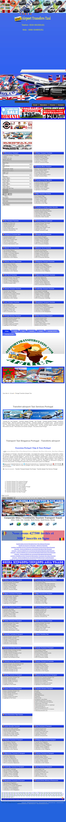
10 (35, 498)
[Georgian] (3, 794)
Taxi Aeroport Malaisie (9, 250)
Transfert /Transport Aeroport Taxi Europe (25, 469)
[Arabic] (10, 792)
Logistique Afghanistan (40, 277)
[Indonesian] (28, 794)
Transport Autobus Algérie (41, 184)
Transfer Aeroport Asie (40, 728)
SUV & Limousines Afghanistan (43, 284)
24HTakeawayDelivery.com (22, 803)
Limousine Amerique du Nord (11, 656)
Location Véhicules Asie (41, 732)
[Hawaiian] (15, 794)
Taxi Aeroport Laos (8, 304)
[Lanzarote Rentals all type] (17, 149)
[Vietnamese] (7, 796)
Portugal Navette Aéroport (10, 319)
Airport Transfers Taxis (43, 802)
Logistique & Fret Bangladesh (42, 310)
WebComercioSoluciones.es (32, 802)
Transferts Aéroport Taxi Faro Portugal (15, 485)
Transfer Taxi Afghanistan (41, 280)
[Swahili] (47, 795)
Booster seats (6, 179)
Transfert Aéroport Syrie (9, 236)
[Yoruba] (12, 796)
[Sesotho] (32, 795)
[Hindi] (21, 794)
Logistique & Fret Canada (41, 656)
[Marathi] (59, 794)
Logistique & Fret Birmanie (41, 256)
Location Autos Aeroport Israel (42, 227)
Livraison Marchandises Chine (42, 323)
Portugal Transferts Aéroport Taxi (12, 318)
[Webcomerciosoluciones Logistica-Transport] (17, 138)
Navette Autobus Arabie (9, 611)
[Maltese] (54, 794)
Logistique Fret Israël (40, 228)
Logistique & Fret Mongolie (41, 242)
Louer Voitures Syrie (9, 241)
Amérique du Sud (9, 334)
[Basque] (17, 792)
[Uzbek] (5, 796)
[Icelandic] (26, 794)
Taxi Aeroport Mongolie (40, 236)
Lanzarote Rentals (60, 802)
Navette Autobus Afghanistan (42, 281)
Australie (32, 331)
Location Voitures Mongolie (41, 241)
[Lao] (45, 794)
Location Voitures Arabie (10, 613)
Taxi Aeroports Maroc (40, 582)
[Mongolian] (62, 794)
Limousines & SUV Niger (41, 203)
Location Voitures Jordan (10, 627)
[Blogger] (35, 641)
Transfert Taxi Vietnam (9, 291)
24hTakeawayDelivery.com (41, 707)
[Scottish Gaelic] (27, 795)
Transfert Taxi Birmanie (41, 250)
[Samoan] (24, 795)
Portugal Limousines (9, 322)
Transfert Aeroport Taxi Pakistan (12, 277)
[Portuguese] (15, 795)
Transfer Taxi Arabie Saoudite (42, 209)
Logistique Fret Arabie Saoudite (43, 215)
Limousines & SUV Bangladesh (43, 311)
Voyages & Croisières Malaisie (11, 253)
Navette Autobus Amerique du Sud (12, 665)
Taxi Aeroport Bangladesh (41, 304)
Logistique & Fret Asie (40, 734)
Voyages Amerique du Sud (10, 666)
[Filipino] (55, 792)
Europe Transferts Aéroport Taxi (11, 677)
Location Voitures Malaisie (10, 254)
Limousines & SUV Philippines (42, 271)
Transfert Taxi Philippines (41, 264)
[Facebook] (35, 637)
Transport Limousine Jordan (10, 628)
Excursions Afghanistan (41, 278)
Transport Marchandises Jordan (11, 630)
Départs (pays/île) (7, 159)
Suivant (40, 498)
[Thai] (57, 795)
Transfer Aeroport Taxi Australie (11, 636)
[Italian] (33, 794)
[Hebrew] (18, 794)
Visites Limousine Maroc (41, 176)
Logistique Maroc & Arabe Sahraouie (44, 588)
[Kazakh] (37, 794)
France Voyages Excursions (11, 693)
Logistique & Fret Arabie (10, 615)
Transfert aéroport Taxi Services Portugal (47, 469)
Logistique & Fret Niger (40, 201)
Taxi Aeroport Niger (40, 196)
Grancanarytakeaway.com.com (43, 803)
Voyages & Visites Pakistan (11, 266)
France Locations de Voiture (11, 696)
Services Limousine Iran (10, 230)
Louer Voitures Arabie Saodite (42, 213)
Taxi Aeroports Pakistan (9, 264)
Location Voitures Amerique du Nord (12, 653)
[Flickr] (55, 641)
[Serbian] (30, 795)
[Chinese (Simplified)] (32, 792)
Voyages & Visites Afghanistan (11, 281)
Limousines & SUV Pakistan (11, 271)
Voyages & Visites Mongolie (42, 239)
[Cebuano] (28, 792)
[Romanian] (20, 795)
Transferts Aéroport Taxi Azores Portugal (16, 490)
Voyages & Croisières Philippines (43, 266)
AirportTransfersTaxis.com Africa (43, 700)
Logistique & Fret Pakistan (10, 269)
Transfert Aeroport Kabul (10, 283)
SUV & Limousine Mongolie (42, 243)
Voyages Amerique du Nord (10, 651)
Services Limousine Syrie (10, 242)
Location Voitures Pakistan (10, 268)
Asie (23, 331)
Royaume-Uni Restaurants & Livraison (44, 709)
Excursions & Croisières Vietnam (12, 293)
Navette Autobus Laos (9, 306)
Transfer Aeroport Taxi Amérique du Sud (13, 663)
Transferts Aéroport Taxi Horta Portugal (16, 489)
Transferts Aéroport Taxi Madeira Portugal (16, 482)
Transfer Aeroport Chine (41, 318)
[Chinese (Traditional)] (36, 792)
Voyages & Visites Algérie (41, 185)
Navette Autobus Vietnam (10, 292)
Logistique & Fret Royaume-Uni (43, 684)
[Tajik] (52, 795)
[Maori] (57, 794)
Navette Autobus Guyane (41, 665)
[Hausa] (13, 794)
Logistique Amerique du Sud (11, 669)
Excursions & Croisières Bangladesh (44, 307)
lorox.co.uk (7, 464)
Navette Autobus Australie (10, 638)
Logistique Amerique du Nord (11, 654)
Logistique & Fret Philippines (42, 269)
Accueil (35, 105)
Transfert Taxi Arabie (9, 609)
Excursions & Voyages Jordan (11, 626)
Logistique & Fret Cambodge (42, 296)
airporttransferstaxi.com (17, 464)
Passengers (6, 197)
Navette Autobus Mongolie (41, 238)
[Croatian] (40, 792)
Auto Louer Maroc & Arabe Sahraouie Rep (45, 586)
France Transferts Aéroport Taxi (11, 691)
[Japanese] (35, 794)
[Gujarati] (10, 794)
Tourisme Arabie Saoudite (41, 212)
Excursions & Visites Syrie (10, 239)
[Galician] (61, 792)
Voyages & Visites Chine (41, 321)
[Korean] (39, 794)
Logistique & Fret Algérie (41, 189)
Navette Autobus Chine (40, 319)
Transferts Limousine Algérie (42, 188)
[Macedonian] (51, 794)
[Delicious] (62, 637)
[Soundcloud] (49, 637)
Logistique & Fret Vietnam (10, 296)
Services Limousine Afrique (42, 162)
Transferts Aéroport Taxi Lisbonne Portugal (17, 481)
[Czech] (42, 792)
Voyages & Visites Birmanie (42, 253)
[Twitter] (39, 637)
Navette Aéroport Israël (40, 224)
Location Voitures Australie (10, 641)
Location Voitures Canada (41, 654)
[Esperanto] (50, 792)
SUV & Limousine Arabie (10, 616)
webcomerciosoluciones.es (31, 464)
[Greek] (8, 794)
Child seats (5, 185)
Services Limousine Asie (41, 735)
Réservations (43, 105)
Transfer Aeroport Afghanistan (11, 280)
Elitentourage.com (52, 802)
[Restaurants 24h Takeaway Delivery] (17, 128)
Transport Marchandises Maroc (43, 174)
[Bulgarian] (23, 792)
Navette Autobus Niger (40, 197)
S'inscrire (52, 105)
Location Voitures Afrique (41, 159)
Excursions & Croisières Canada (43, 653)
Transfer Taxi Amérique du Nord (11, 657)
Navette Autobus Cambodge (42, 292)
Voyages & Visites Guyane (41, 666)
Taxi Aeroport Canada (40, 650)
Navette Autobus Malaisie (10, 251)
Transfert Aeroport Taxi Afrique (42, 155)
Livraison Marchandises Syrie (11, 243)
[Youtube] (45, 637)
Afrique (7, 331)
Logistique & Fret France (10, 698)
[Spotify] (52, 641)
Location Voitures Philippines (42, 268)
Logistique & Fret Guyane (41, 669)
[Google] (42, 637)
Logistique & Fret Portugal (10, 325)
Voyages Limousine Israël (41, 230)
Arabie (15, 331)
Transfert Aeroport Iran (9, 224)
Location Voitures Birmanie (41, 254)
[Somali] (39, 795)
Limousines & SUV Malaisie (11, 257)
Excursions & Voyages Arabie (11, 612)
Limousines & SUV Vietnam (11, 298)
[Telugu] (55, 795)
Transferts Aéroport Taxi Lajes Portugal (16, 488)
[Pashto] (8, 795)
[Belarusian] (20, 792)
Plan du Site (38, 698)
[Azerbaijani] (15, 792)
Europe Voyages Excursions (11, 680)
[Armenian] (12, 792)
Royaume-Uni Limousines (41, 681)
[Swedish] (50, 795)
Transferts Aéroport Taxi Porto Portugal (16, 484)
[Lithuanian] (49, 794)
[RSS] (49, 641)
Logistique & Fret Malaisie (10, 256)
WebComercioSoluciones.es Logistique (44, 705)
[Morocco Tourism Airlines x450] (33, 382)
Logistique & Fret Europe (10, 684)
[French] (59, 792)
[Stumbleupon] (42, 641)
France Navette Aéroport (10, 692)
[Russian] (22, 795)
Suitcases (5, 176)
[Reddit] (39, 641)
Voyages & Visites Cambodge (42, 293)
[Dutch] (48, 792)
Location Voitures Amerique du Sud (12, 668)
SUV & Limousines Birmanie (42, 257)
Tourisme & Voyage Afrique (42, 158)
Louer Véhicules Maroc (40, 173)
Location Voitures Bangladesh (42, 308)
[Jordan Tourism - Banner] (33, 516)
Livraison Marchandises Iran (11, 228)
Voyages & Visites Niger (41, 199)
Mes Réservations (39, 695)
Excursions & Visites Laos (10, 307)
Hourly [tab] (5, 156)
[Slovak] (35, 795)
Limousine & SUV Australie (10, 643)
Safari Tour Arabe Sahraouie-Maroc (43, 589)
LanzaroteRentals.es (40, 706)
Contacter (37, 696)
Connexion (61, 105)
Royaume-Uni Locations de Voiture (43, 683)
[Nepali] (3, 795)
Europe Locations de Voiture (11, 681)
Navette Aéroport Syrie (9, 238)
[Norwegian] (5, 795)
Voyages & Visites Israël (41, 226)
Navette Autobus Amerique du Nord (12, 650)
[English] (3, 792)
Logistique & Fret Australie (10, 642)
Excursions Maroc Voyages (42, 171)
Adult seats (5, 173)
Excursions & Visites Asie (41, 731)
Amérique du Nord (52, 331)
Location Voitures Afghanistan (42, 283)
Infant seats (6, 182)
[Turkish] (59, 795)
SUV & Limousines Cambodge (42, 298)
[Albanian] (7, 792)
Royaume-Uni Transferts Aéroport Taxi (44, 677)
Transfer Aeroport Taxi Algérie (42, 182)
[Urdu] (3, 796)
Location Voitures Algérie (41, 186)
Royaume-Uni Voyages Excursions (43, 680)
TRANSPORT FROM (8, 169)
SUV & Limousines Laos (10, 311)
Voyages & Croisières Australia (11, 639)
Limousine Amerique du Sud (11, 670)
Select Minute (6, 166)
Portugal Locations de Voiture (11, 323)
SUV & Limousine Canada (41, 657)
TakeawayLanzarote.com (41, 710)
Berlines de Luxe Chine (41, 325)
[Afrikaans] (5, 792)
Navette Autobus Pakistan (10, 265)
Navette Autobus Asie (40, 730)
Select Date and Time (8, 188)
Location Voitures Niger (41, 200)
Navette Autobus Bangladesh (42, 306)
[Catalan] (25, 792)
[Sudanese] (44, 795)
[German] (5, 794)
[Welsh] (10, 796)
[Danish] (45, 792)
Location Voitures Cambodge (42, 295)
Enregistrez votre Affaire (41, 699)
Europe (41, 331)
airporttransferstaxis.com (46, 464)
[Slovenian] (37, 795)
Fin (44, 498)
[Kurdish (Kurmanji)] (42, 794)
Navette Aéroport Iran (9, 226)
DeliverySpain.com (32, 803)
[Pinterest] (55, 637)
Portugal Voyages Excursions (11, 321)
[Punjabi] (17, 795)
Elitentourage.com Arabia (41, 703)
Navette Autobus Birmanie (41, 251)
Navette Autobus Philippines (42, 265)
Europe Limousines (8, 683)
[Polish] (13, 795)
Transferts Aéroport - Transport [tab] (11, 155)
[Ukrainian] (61, 795)
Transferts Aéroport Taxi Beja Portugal (15, 491)
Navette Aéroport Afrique (41, 156)
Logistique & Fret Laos (9, 310)
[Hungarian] (23, 794)
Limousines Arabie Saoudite (42, 216)
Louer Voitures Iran (8, 227)
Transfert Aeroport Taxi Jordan (11, 623)
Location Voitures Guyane (41, 668)
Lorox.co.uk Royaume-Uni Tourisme (44, 702)
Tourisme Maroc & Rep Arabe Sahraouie (45, 585)
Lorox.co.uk (24, 802)
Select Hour (5, 163)
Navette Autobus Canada (41, 651)
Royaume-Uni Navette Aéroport (42, 678)
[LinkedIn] (58, 637)
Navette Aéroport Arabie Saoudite (43, 211)
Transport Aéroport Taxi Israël (42, 223)
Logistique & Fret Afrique (41, 161)
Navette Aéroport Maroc (41, 170)
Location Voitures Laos (9, 308)
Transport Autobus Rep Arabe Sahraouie (45, 583)
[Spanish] (42, 795)
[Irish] (30, 794)
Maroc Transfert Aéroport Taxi (42, 169)
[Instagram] (52, 637)
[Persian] (10, 795)
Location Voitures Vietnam (10, 295)
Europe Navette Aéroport (10, 678)
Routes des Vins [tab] (8, 158)
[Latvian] (47, 794)
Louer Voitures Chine (40, 322)
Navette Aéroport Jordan (10, 624)
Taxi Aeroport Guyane (40, 663)
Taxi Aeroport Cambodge (41, 291)
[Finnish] (57, 792)
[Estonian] (52, 792)
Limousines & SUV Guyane (42, 670)
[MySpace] (58, 641)
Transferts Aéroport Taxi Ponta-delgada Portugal (18, 486)
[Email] (45, 641)
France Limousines (8, 695)
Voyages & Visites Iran (9, 223)
